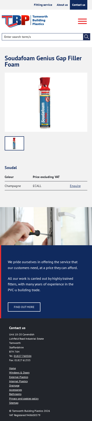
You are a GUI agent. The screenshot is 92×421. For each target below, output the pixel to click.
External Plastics (18, 377)
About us (62, 5)
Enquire (75, 186)
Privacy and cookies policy (24, 398)
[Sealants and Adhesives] (14, 143)
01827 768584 (22, 356)
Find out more (24, 307)
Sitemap (13, 402)
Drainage (14, 385)
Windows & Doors (19, 372)
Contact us (78, 5)
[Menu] (82, 21)
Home (12, 368)
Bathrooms (15, 394)
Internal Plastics (18, 381)
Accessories (15, 389)
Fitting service (43, 5)
